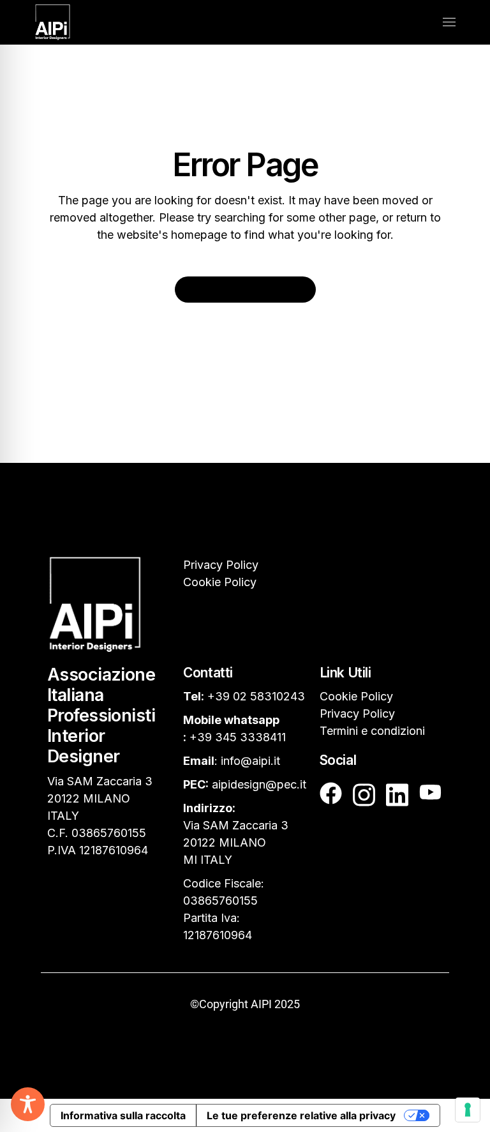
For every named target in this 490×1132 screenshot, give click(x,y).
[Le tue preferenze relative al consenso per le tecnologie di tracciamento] (468, 1110)
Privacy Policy (220, 564)
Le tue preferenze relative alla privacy (301, 1115)
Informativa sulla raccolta (123, 1115)
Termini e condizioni (372, 730)
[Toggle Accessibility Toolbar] (28, 1104)
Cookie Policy (219, 582)
